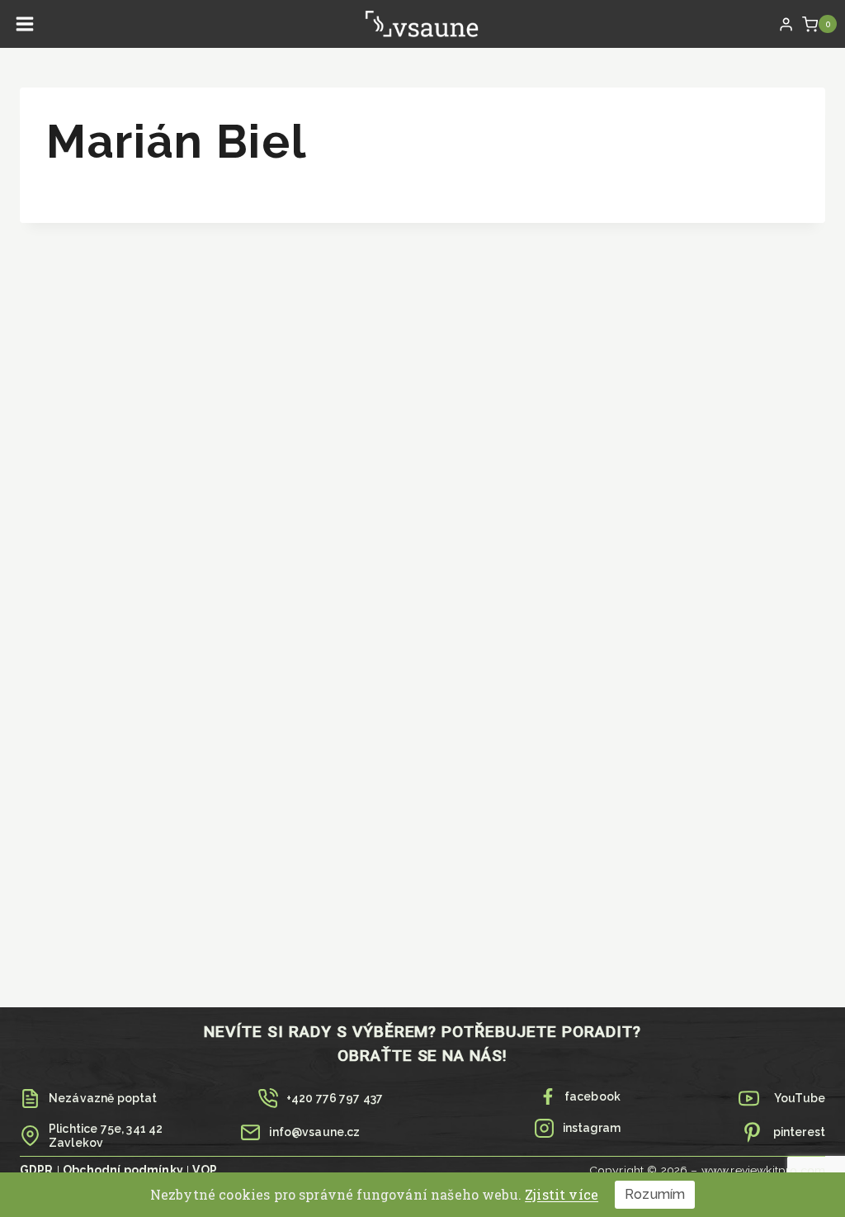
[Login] (786, 24)
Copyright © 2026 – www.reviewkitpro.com (707, 1170)
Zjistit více (561, 1194)
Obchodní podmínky (123, 1170)
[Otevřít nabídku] (25, 24)
